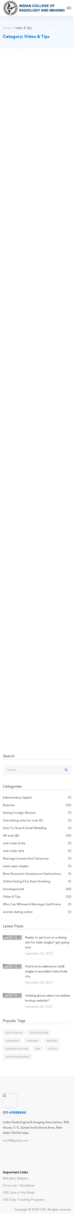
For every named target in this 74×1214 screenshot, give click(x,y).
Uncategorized (37, 889)
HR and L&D (37, 835)
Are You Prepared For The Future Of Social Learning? (35, 650)
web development (17, 1056)
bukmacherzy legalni (37, 797)
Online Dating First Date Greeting (37, 881)
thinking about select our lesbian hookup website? (47, 998)
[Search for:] (37, 770)
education (12, 1040)
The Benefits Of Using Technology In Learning (36, 543)
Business (37, 805)
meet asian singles (37, 866)
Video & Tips (37, 896)
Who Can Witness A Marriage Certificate (37, 904)
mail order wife (37, 851)
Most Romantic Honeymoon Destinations (37, 874)
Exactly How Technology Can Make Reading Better (37, 435)
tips (37, 1048)
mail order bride (37, 843)
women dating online (37, 912)
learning (51, 1040)
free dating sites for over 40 (37, 820)
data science (14, 1032)
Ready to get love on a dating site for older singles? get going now (47, 942)
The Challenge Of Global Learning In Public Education (36, 285)
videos (52, 1048)
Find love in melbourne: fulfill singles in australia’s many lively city (46, 971)
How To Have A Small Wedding (37, 828)
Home (7, 28)
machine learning (17, 1048)
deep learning (39, 1032)
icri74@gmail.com (15, 1140)
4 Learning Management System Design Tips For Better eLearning (35, 113)
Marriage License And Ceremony (37, 858)
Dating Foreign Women (37, 813)
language (33, 1040)
